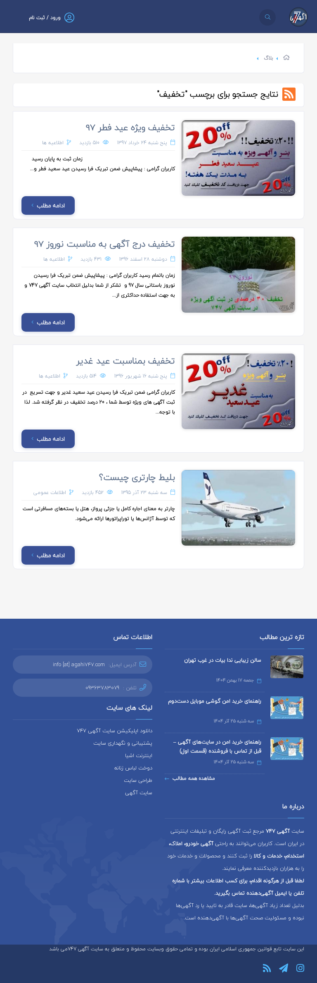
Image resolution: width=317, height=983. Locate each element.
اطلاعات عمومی (49, 492)
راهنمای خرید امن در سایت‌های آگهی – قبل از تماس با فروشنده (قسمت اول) (217, 746)
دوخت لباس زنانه (133, 767)
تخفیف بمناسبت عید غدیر (125, 360)
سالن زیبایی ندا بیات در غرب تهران (222, 660)
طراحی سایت (138, 780)
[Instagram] (300, 968)
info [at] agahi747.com (79, 664)
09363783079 (102, 687)
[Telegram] (283, 968)
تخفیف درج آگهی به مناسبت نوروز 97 (104, 243)
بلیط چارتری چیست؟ (137, 477)
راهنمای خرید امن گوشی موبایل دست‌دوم (214, 700)
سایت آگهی (138, 792)
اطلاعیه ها (53, 142)
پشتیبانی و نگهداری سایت (122, 743)
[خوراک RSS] (267, 968)
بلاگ (268, 58)
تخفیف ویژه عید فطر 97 (130, 127)
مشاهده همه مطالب (194, 778)
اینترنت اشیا (138, 755)
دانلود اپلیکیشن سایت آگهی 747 (114, 730)
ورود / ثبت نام (45, 17)
